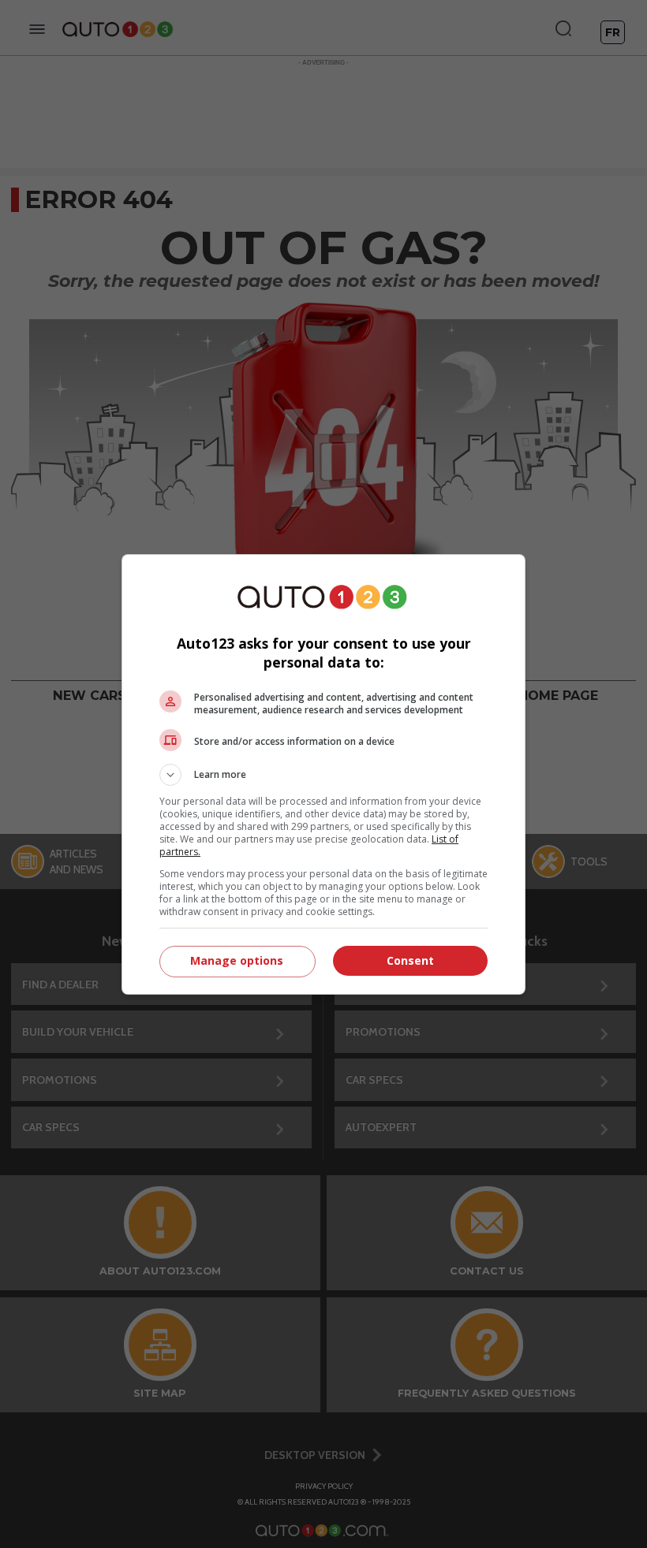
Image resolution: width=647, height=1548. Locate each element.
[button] (323, 775)
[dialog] (323, 774)
